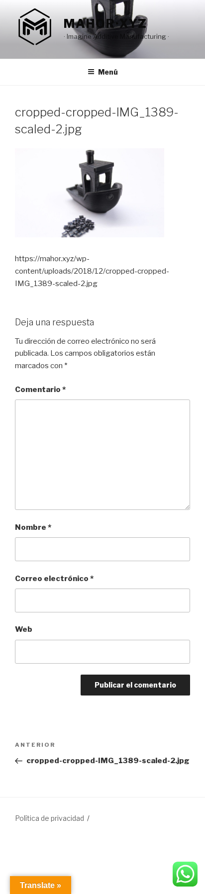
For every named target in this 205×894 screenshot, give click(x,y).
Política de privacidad (49, 818)
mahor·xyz (105, 23)
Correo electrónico (54, 578)
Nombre (33, 527)
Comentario (40, 389)
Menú (108, 72)
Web (23, 629)
